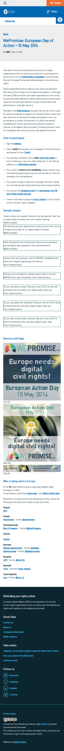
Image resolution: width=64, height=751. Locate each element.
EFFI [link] (5, 511)
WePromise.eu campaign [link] (33, 77)
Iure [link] (5, 577)
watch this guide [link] (46, 158)
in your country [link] (39, 199)
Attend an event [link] (10, 660)
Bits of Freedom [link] (10, 528)
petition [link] (17, 143)
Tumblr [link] (27, 152)
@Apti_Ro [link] (20, 560)
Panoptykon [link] (8, 519)
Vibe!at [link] (6, 539)
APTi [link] (5, 560)
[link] (60, 20)
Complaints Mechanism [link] (13, 632)
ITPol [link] (5, 569)
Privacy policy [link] (9, 713)
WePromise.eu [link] (23, 110)
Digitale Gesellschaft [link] (12, 548)
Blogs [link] (5, 34)
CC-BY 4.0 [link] (45, 724)
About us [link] (7, 627)
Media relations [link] (10, 636)
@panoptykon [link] (29, 519)
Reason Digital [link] (19, 742)
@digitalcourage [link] (32, 551)
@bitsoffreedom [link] (33, 528)
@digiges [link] (35, 548)
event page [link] (32, 493)
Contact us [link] (8, 622)
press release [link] (24, 569)
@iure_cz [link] (20, 577)
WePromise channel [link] (27, 164)
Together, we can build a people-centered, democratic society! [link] (31, 651)
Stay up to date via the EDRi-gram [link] (18, 656)
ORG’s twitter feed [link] (51, 493)
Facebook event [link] (28, 190)
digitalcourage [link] (9, 551)
